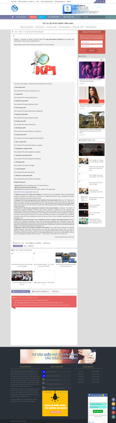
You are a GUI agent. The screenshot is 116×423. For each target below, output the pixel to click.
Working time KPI (20, 121)
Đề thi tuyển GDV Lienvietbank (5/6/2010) (96, 191)
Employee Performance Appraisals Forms (27, 200)
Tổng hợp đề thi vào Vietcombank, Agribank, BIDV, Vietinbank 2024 (95, 221)
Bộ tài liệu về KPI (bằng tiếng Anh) (34, 32)
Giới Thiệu (13, 1)
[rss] (103, 1)
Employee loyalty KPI (21, 114)
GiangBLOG (23, 421)
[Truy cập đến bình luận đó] (44, 372)
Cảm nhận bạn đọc (59, 1)
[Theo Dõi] (101, 1)
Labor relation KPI (20, 142)
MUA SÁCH (33, 17)
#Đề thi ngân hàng (91, 27)
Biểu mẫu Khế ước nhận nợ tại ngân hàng (96, 198)
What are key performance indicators (26, 187)
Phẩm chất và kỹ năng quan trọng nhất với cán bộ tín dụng (96, 168)
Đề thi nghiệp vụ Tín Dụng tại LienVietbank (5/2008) (96, 161)
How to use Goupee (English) (94, 213)
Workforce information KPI (24, 175)
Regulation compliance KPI (24, 148)
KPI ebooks (18, 189)
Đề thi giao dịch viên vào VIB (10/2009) (96, 183)
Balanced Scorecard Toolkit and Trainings (28, 194)
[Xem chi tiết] (84, 13)
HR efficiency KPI (20, 128)
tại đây (33, 401)
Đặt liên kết (81, 374)
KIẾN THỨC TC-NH (68, 17)
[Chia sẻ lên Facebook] (113, 408)
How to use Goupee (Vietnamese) (94, 206)
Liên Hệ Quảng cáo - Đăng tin (26, 1)
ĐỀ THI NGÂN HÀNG (53, 17)
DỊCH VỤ (41, 17)
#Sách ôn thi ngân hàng (27, 27)
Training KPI (18, 94)
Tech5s (81, 371)
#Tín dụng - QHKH (51, 27)
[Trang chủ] (113, 399)
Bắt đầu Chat (98, 411)
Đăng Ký (69, 1)
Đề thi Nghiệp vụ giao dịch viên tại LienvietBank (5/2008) (91, 150)
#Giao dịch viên (40, 27)
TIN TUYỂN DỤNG (21, 17)
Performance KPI (20, 107)
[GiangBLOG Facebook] (98, 1)
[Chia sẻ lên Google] (113, 412)
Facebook (103, 415)
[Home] (12, 32)
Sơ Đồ (37, 1)
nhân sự (21, 32)
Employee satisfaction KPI (24, 155)
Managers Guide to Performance (25, 227)
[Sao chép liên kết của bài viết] (113, 417)
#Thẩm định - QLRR (78, 27)
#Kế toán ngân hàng (64, 27)
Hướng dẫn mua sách (47, 1)
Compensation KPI (20, 134)
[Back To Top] (113, 395)
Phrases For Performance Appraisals (26, 208)
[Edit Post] (13, 36)
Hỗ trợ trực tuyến (96, 395)
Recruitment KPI (20, 87)
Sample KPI (18, 185)
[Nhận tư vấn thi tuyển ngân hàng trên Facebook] (58, 356)
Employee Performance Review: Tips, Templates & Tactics (32, 219)
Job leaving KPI (20, 169)
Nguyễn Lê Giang (19, 243)
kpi (16, 32)
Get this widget (95, 371)
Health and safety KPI (21, 101)
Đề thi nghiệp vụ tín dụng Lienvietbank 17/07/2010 (96, 176)
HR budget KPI (20, 162)
